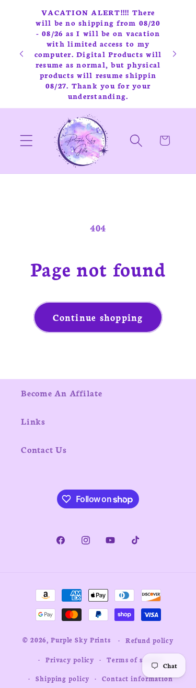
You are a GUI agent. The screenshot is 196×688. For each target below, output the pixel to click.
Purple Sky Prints (81, 639)
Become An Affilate (61, 392)
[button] (26, 140)
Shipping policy (62, 678)
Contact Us (44, 449)
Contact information (137, 678)
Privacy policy (69, 659)
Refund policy (149, 640)
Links (33, 421)
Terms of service (135, 659)
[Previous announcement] (21, 53)
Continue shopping (98, 317)
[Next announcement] (174, 53)
